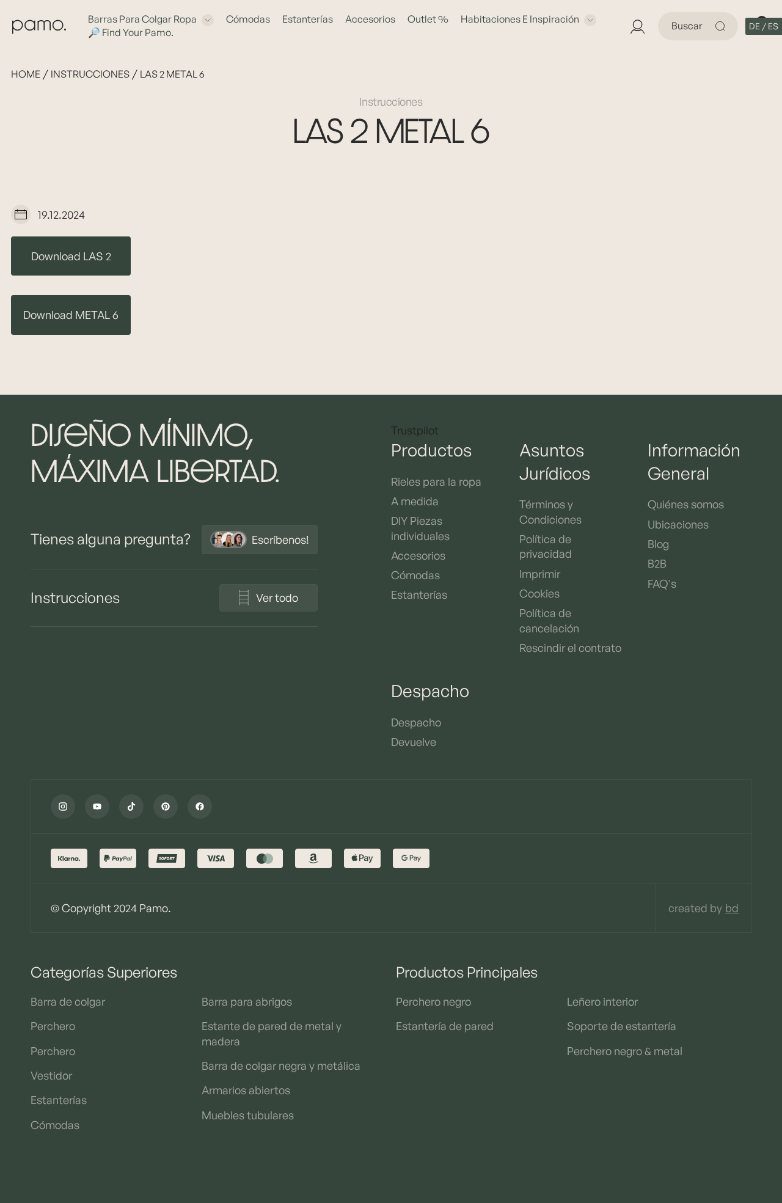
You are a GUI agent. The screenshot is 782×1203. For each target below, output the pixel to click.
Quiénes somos (686, 504)
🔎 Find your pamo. (131, 32)
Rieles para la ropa (436, 481)
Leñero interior (602, 1001)
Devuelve (413, 741)
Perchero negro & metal (624, 1051)
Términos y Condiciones (550, 511)
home (25, 74)
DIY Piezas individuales (420, 528)
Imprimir (539, 573)
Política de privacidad (545, 546)
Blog (658, 543)
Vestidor (51, 1075)
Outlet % (427, 19)
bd (732, 908)
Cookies (539, 593)
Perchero (53, 1026)
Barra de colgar (68, 1001)
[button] (763, 26)
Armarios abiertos (246, 1090)
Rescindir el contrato (570, 647)
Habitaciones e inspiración (520, 19)
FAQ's (662, 583)
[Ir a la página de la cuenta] (637, 26)
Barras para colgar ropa (142, 19)
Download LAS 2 (71, 256)
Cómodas (248, 19)
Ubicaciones (678, 524)
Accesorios (370, 19)
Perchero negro (433, 1001)
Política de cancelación (549, 620)
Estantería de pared (445, 1026)
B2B (657, 563)
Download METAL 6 (71, 314)
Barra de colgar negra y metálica (281, 1065)
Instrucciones (90, 74)
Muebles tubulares (248, 1115)
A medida (415, 501)
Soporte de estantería (621, 1026)
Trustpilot (415, 430)
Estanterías (307, 19)
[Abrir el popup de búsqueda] (722, 26)
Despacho (416, 722)
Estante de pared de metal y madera (272, 1033)
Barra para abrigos (247, 1001)
